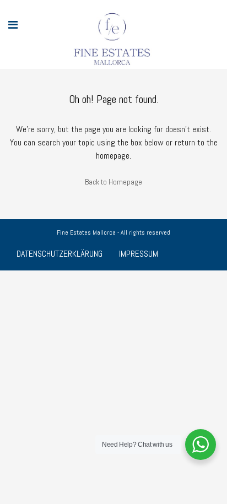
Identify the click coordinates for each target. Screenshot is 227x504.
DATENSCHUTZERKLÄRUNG (59, 253)
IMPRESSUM (138, 253)
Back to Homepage (113, 182)
